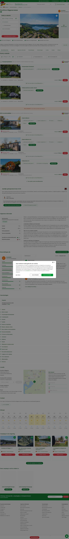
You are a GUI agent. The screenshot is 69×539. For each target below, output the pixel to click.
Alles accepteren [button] (47, 274)
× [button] (54, 262)
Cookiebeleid (27, 270)
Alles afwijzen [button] (35, 274)
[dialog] (34, 269)
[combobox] (52, 262)
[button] (18, 275)
